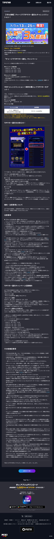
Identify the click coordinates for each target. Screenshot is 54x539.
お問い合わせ (34, 522)
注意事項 (40, 80)
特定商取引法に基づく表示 (32, 520)
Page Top (26, 480)
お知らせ (38, 2)
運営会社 (23, 520)
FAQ (28, 522)
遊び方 (49, 2)
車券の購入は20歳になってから (9, 523)
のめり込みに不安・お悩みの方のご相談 (25, 523)
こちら (38, 235)
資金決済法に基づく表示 (44, 520)
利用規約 (11, 520)
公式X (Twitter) (28, 516)
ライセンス (17, 520)
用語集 (5, 520)
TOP (28, 2)
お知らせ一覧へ (27, 471)
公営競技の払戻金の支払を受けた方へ (42, 523)
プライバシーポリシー (21, 522)
